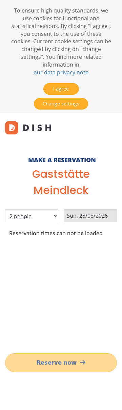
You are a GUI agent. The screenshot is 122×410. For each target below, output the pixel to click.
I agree (61, 89)
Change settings (61, 103)
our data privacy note (61, 72)
